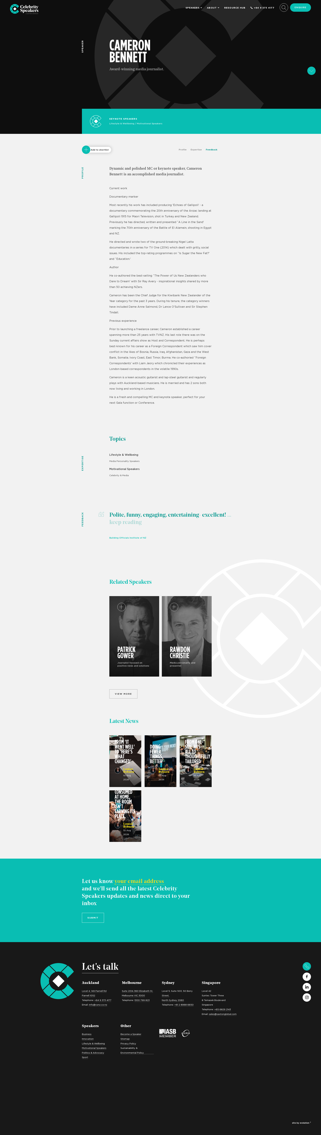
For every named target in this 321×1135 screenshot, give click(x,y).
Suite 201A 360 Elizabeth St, (137, 991)
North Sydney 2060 (173, 1000)
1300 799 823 (142, 1000)
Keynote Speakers (123, 119)
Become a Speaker (131, 1034)
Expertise (196, 149)
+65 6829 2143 (222, 1009)
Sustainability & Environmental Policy (132, 1050)
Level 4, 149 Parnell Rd (94, 991)
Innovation (88, 1039)
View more (123, 694)
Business (86, 1034)
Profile (183, 149)
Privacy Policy (128, 1043)
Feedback (211, 149)
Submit (92, 917)
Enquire (300, 7)
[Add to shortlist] (86, 150)
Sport (85, 1057)
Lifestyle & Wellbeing (121, 123)
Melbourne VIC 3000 (133, 995)
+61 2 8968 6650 (184, 1004)
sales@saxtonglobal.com (223, 1014)
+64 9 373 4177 (264, 8)
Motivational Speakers (149, 123)
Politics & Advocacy (93, 1053)
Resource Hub (235, 8)
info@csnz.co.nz (98, 1004)
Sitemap (125, 1039)
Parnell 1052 (88, 995)
